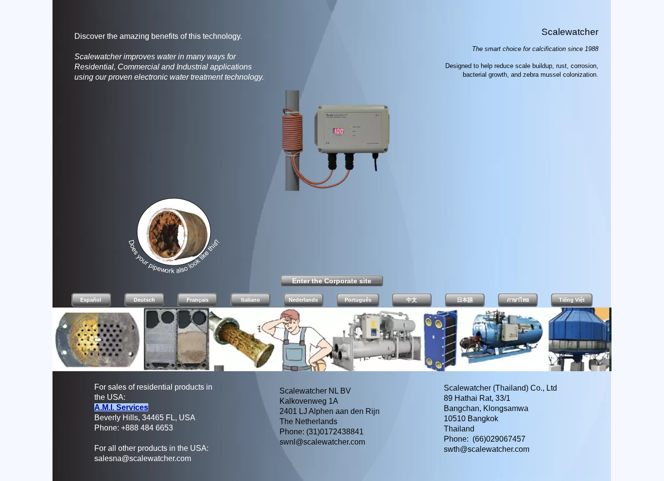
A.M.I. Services (121, 407)
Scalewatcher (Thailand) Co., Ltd (500, 388)
